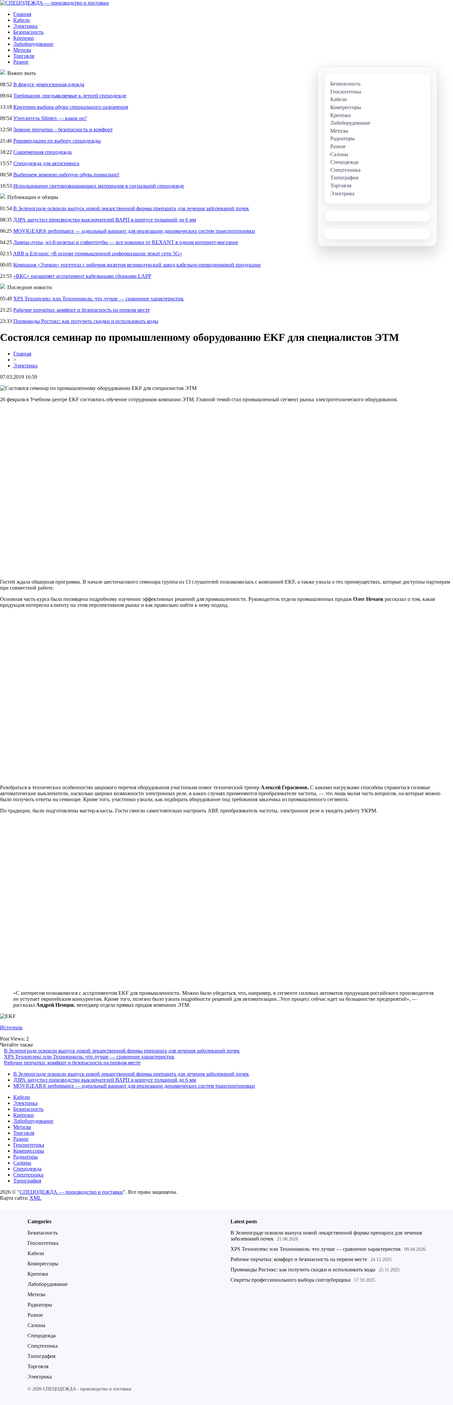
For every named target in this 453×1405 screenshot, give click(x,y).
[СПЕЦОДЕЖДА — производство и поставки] (54, 3)
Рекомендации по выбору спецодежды (57, 141)
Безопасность (28, 32)
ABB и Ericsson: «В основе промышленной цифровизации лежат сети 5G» (97, 253)
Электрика (25, 26)
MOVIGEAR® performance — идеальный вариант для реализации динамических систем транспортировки (134, 231)
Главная (22, 14)
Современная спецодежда (42, 152)
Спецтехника (28, 1175)
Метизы (22, 50)
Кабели (21, 20)
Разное (21, 62)
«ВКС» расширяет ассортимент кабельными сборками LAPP (82, 276)
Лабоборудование (33, 44)
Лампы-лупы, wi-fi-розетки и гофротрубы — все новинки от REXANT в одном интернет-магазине (125, 242)
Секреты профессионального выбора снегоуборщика (290, 1280)
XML (35, 1198)
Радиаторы (25, 1157)
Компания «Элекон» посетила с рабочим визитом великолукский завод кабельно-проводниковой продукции (137, 265)
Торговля (23, 56)
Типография (27, 1180)
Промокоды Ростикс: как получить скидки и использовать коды (85, 321)
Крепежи (23, 38)
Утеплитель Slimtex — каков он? (50, 118)
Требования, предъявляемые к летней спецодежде (69, 95)
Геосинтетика (28, 1145)
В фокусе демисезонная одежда (48, 84)
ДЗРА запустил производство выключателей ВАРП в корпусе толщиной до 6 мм (104, 220)
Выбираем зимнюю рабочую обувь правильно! (66, 174)
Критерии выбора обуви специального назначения (70, 107)
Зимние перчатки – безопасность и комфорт (63, 129)
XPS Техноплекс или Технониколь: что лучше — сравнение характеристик (98, 298)
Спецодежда (27, 1169)
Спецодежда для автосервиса (46, 163)
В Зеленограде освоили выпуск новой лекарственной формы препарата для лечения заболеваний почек (131, 208)
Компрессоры (28, 1151)
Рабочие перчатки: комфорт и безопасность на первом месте (81, 310)
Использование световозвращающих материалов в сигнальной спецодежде (98, 186)
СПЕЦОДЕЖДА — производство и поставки (71, 1192)
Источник (11, 1027)
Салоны (22, 1163)
